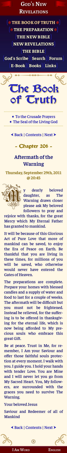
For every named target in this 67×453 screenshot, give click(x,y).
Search (39, 58)
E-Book (18, 65)
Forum (55, 58)
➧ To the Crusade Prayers (33, 116)
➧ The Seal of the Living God (33, 121)
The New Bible (33, 36)
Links (50, 65)
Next (50, 134)
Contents (33, 134)
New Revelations (33, 43)
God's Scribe (16, 58)
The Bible (33, 51)
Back (17, 134)
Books (35, 65)
